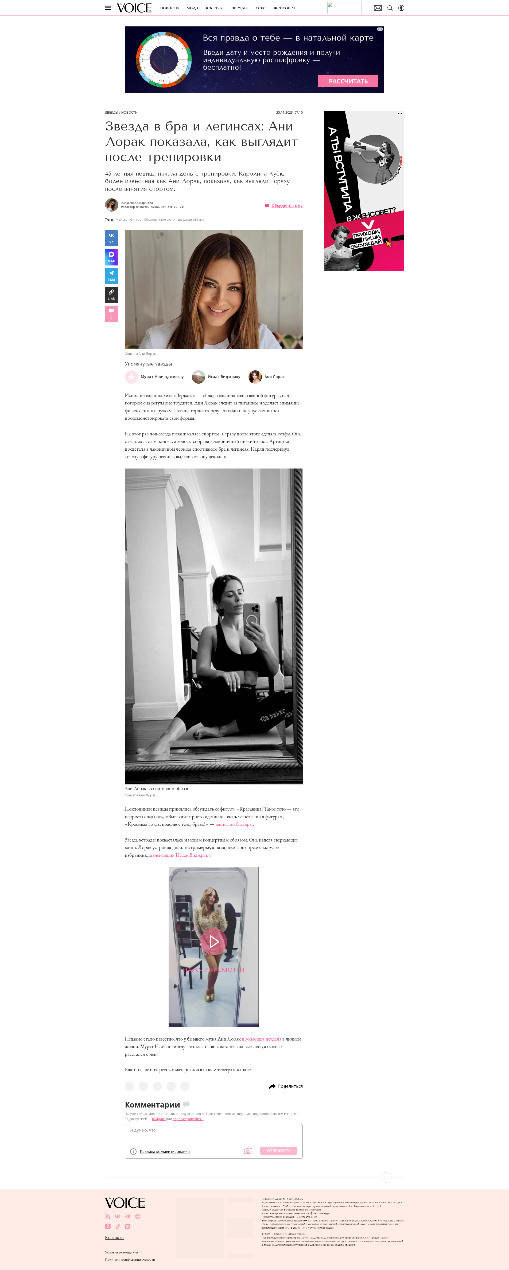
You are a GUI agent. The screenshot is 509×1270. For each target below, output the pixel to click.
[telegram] (127, 1216)
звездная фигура (190, 219)
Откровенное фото (159, 219)
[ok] (108, 1226)
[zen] (137, 1216)
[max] (127, 1226)
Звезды (111, 112)
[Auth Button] (401, 8)
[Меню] (108, 8)
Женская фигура (129, 219)
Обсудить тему (287, 205)
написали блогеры (234, 824)
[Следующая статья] (254, 1177)
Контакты (114, 1237)
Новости (129, 112)
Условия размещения (121, 1252)
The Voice (134, 8)
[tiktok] (118, 1226)
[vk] (118, 1216)
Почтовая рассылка (378, 8)
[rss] (108, 1216)
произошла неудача (261, 1038)
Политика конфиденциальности (130, 1259)
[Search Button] (390, 8)
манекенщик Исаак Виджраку (179, 855)
